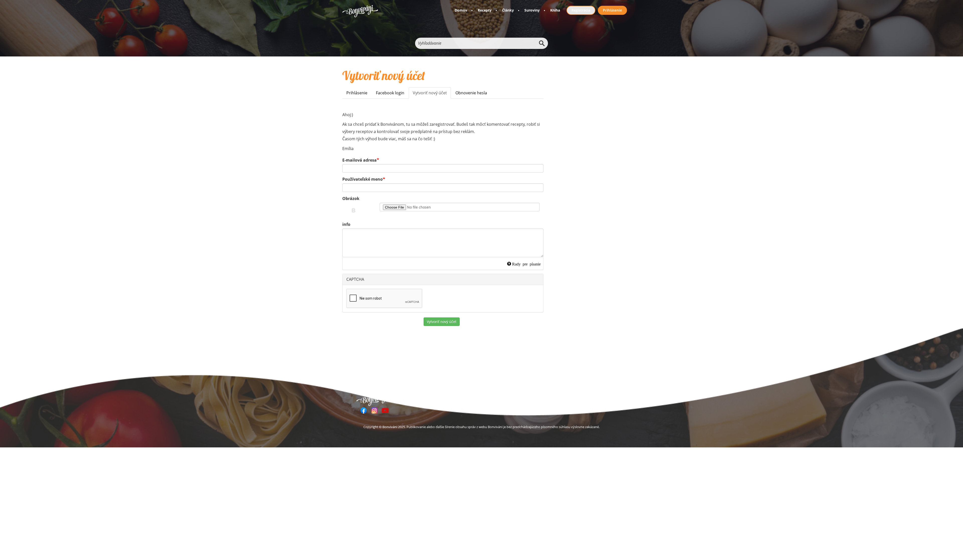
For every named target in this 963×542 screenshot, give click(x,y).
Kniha (555, 10)
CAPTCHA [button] (355, 279)
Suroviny (532, 10)
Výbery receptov (482, 398)
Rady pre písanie (526, 264)
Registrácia (581, 10)
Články (508, 10)
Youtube (385, 410)
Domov (461, 10)
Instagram (374, 410)
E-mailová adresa (359, 160)
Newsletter (529, 398)
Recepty (485, 10)
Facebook (363, 410)
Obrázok (350, 198)
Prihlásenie (612, 10)
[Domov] (360, 11)
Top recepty (452, 398)
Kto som (552, 398)
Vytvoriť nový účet (432, 94)
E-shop (508, 398)
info (346, 224)
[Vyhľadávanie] (541, 43)
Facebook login (390, 93)
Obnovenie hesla (471, 93)
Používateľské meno (362, 179)
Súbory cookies (599, 398)
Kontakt (573, 398)
